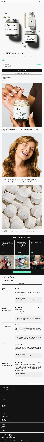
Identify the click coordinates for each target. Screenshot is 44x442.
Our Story (3, 406)
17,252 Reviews (8, 52)
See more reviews (35, 382)
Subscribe (4, 395)
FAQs (2, 417)
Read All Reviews (22, 271)
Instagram (3, 426)
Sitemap (3, 419)
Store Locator (4, 407)
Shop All (3, 399)
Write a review (22, 283)
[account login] (39, 1)
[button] (24, 295)
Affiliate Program (5, 416)
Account (3, 413)
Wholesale (4, 415)
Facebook (3, 430)
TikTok (3, 429)
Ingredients (4, 405)
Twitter (3, 427)
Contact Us (4, 420)
